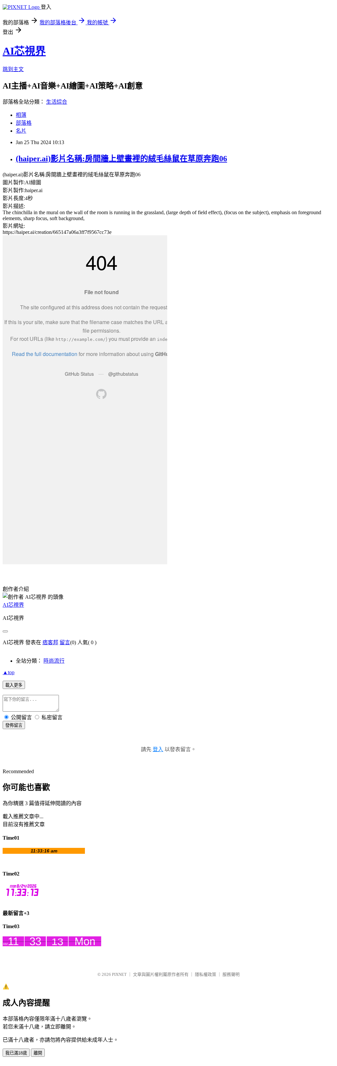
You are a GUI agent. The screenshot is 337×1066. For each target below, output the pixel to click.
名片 (21, 131)
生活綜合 (56, 102)
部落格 (24, 123)
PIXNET (119, 974)
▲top (8, 672)
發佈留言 (13, 725)
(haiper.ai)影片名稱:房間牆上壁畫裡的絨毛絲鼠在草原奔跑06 (121, 158)
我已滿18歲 (16, 1053)
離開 (38, 1053)
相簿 (21, 115)
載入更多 (13, 685)
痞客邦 (50, 642)
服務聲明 (231, 974)
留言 (65, 642)
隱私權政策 (205, 974)
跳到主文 (13, 69)
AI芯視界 (24, 51)
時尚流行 (54, 661)
